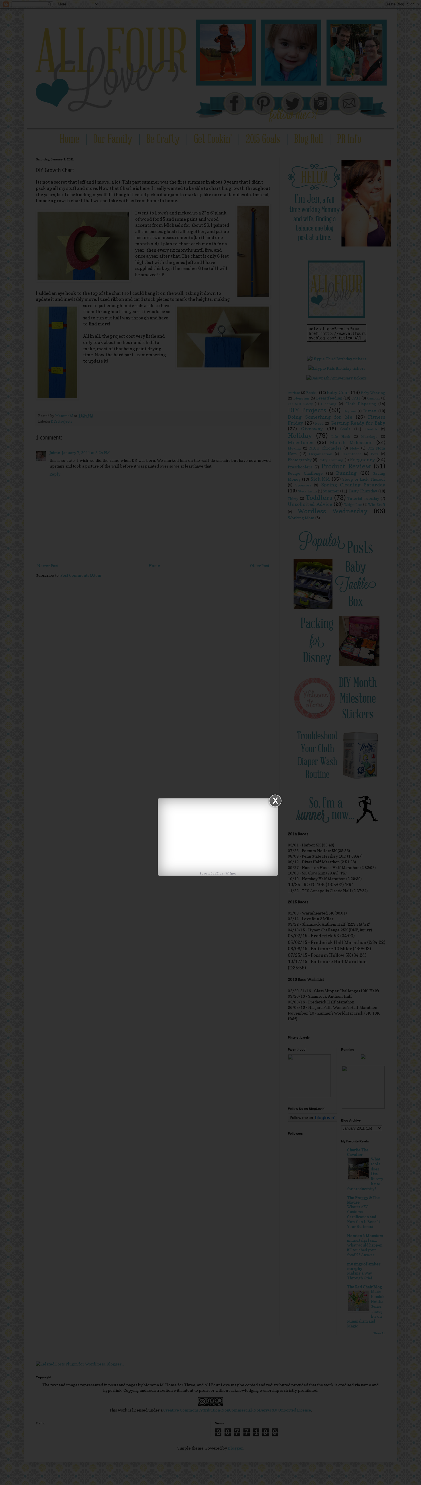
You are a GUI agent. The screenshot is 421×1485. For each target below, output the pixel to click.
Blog (220, 873)
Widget (231, 873)
